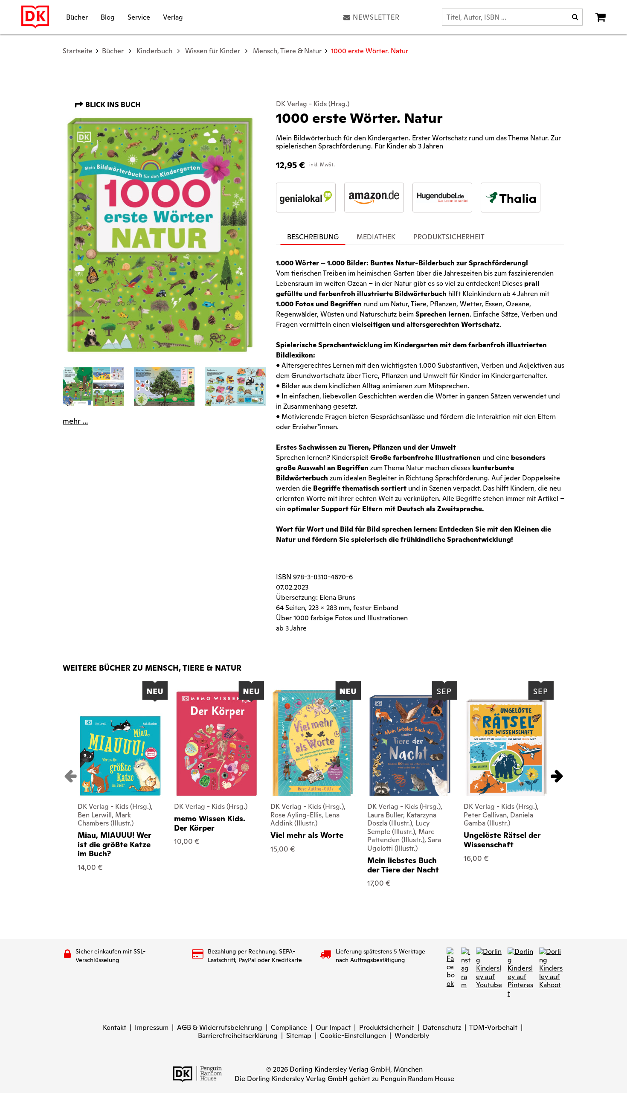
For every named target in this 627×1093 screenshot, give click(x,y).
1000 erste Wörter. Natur (369, 51)
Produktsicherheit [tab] (449, 237)
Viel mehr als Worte (306, 835)
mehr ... (75, 421)
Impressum (151, 1027)
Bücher (77, 16)
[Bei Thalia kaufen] (510, 197)
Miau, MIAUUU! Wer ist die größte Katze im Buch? (114, 844)
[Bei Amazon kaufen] (374, 197)
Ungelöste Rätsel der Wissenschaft (502, 840)
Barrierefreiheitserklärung (238, 1035)
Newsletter (376, 17)
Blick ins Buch (112, 104)
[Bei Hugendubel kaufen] (442, 197)
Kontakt (114, 1027)
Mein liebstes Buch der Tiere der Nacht (403, 865)
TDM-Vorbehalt (493, 1027)
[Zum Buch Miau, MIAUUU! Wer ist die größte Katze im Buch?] (120, 755)
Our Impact (333, 1027)
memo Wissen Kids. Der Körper (209, 823)
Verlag (173, 16)
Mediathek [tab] (376, 237)
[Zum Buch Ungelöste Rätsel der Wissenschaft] (506, 747)
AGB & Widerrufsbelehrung (219, 1027)
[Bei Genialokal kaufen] (306, 197)
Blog (108, 16)
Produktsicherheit (386, 1027)
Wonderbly (412, 1035)
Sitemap (298, 1035)
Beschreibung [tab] (313, 237)
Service (139, 16)
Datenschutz (442, 1027)
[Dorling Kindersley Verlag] (35, 17)
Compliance (289, 1027)
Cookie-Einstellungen (353, 1035)
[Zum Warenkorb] (600, 17)
